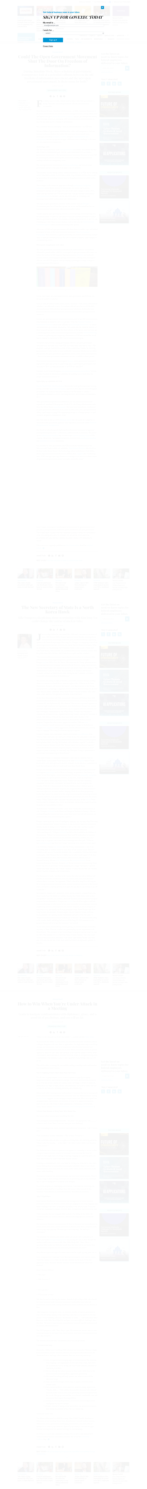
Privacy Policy (48, 46)
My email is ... (49, 22)
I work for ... (48, 30)
